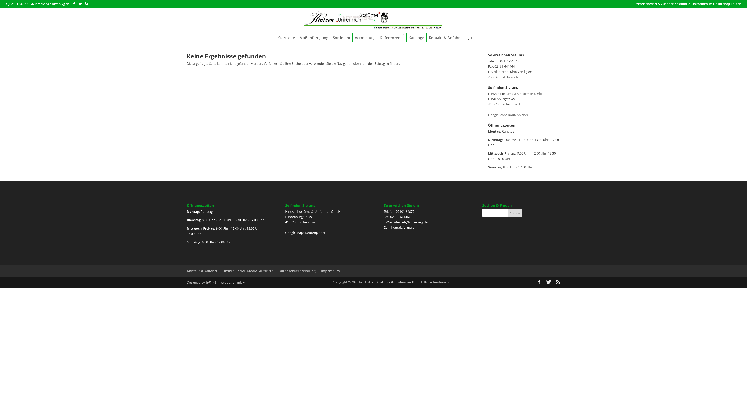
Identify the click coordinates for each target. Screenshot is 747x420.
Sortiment (341, 37)
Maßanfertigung (313, 37)
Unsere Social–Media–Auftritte (248, 271)
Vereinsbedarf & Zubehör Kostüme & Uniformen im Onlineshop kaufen (688, 4)
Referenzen (390, 37)
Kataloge (416, 37)
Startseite (286, 37)
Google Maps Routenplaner (508, 115)
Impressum (330, 271)
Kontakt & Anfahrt (445, 37)
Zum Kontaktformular (504, 77)
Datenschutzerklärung (297, 271)
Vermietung (365, 37)
